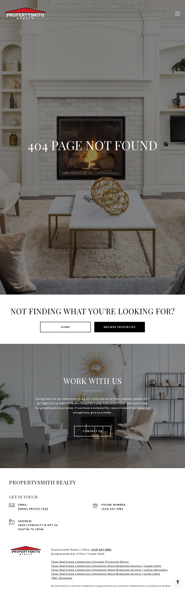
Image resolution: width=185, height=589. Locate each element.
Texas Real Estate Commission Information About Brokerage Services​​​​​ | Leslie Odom (105, 573)
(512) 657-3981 (112, 508)
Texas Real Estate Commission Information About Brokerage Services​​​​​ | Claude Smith (106, 565)
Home (65, 327)
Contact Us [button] (92, 431)
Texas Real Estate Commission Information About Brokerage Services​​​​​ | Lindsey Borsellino (109, 569)
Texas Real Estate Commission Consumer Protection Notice (90, 561)
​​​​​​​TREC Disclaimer (61, 577)
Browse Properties (119, 327)
